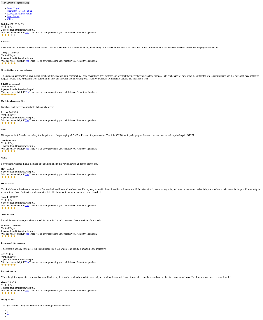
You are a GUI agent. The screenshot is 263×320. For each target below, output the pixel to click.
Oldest (10, 19)
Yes (27, 32)
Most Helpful (13, 8)
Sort (15, 3)
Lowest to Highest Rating (19, 13)
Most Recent (13, 16)
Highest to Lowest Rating (19, 11)
